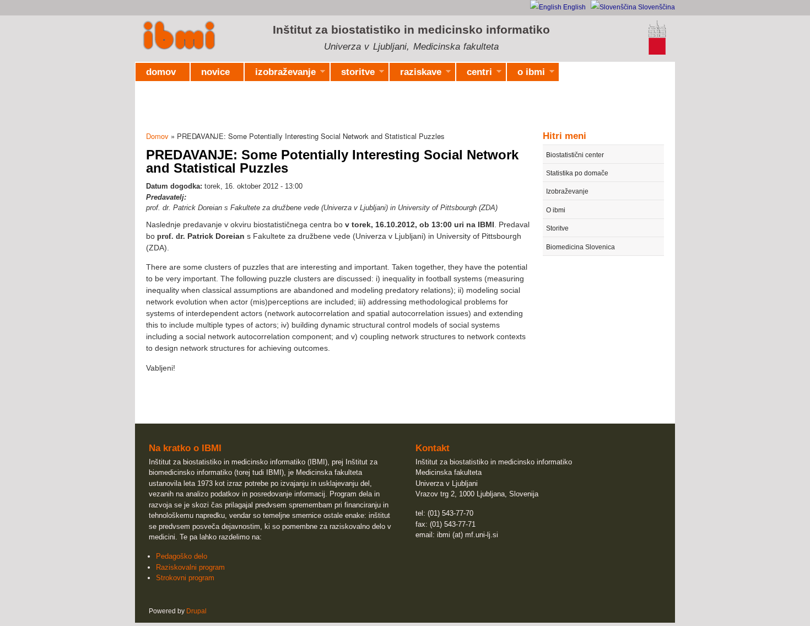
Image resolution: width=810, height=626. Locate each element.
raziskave (415, 74)
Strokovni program (185, 578)
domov (161, 72)
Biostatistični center (575, 155)
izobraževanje (280, 74)
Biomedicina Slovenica (580, 247)
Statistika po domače (577, 173)
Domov (157, 136)
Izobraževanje (567, 191)
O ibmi (555, 210)
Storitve (557, 228)
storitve (353, 74)
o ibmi (526, 74)
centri (474, 74)
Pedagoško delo (181, 556)
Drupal (196, 611)
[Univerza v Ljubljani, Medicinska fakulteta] (657, 52)
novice (215, 72)
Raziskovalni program (190, 567)
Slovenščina (655, 7)
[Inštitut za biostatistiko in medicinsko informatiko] (179, 36)
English (573, 7)
